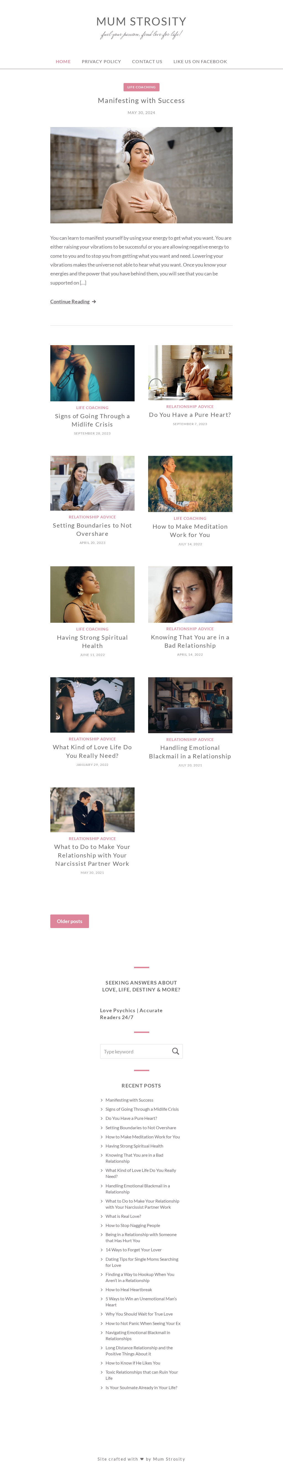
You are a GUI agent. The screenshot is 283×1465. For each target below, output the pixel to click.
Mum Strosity (141, 21)
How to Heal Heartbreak (129, 1289)
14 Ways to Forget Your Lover (134, 1249)
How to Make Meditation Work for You (143, 1136)
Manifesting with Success (141, 100)
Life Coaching (141, 87)
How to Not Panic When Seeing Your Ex (143, 1323)
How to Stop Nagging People (133, 1225)
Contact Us (147, 61)
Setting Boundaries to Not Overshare (141, 1127)
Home (63, 61)
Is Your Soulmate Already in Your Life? (141, 1387)
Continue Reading (70, 301)
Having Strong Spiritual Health (134, 1145)
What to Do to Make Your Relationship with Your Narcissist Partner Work (92, 855)
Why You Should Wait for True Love (139, 1313)
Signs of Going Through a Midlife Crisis (142, 1109)
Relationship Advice (190, 406)
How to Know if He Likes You (133, 1362)
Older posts (69, 921)
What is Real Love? (123, 1216)
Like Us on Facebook (200, 61)
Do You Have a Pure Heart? (190, 414)
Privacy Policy (101, 61)
